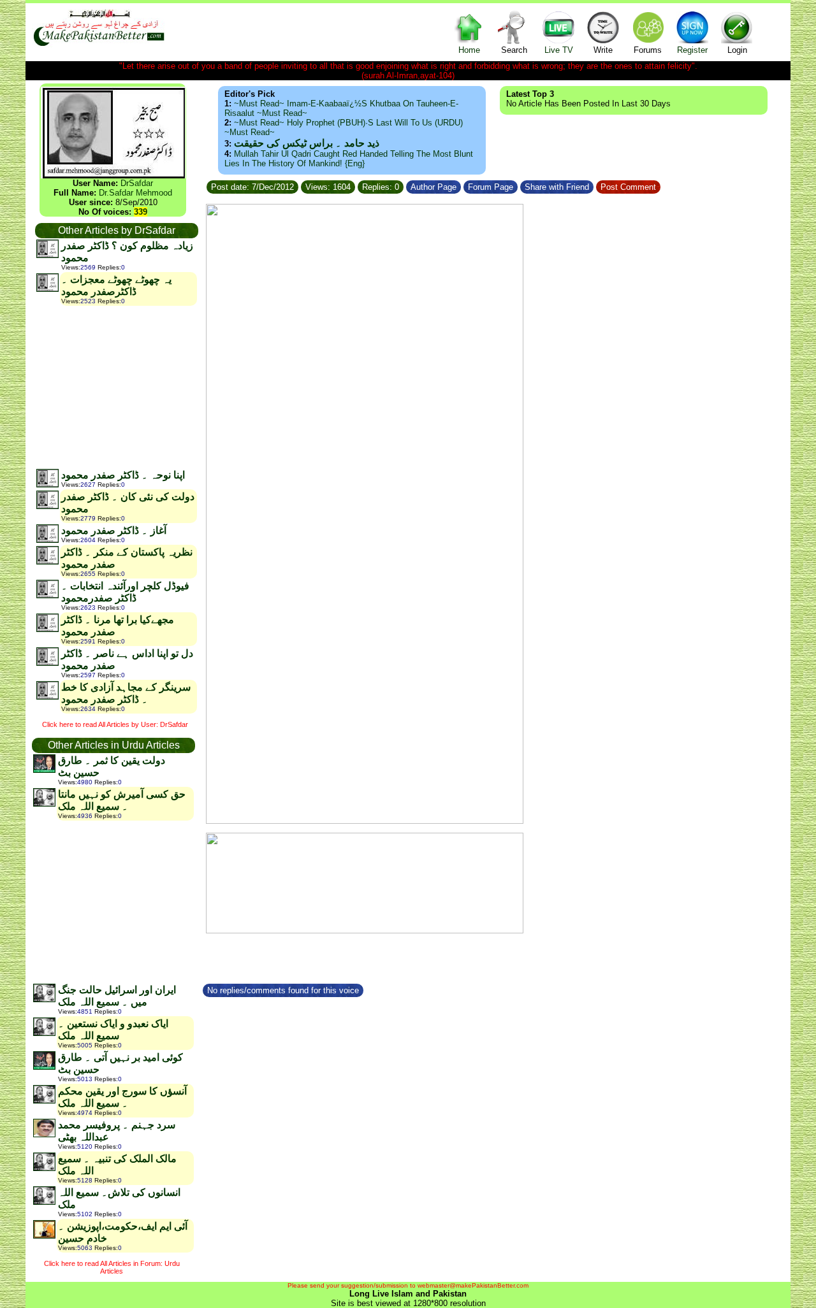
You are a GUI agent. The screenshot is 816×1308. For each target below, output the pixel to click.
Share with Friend (557, 187)
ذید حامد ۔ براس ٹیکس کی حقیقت (306, 143)
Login (737, 50)
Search (514, 50)
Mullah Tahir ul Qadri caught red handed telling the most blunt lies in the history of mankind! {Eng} (348, 158)
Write (603, 50)
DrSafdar (136, 183)
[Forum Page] (519, 185)
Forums (648, 50)
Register (692, 50)
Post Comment (628, 187)
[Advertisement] (116, 386)
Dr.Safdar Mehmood (135, 193)
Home (469, 50)
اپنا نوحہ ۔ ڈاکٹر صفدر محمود (123, 475)
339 (140, 212)
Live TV (558, 50)
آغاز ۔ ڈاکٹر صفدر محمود (113, 530)
